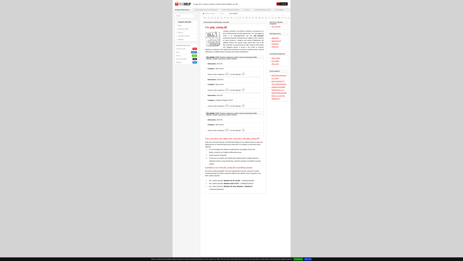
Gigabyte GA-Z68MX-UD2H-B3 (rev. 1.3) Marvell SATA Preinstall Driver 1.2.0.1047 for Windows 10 (279, 93)
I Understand (298, 259)
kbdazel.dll (275, 38)
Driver (180, 25)
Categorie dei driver (230, 10)
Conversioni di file (263, 10)
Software (279, 10)
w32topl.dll (275, 47)
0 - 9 (204, 17)
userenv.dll (275, 44)
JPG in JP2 (275, 64)
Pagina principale (182, 10)
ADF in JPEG (276, 58)
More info (308, 259)
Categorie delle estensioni (205, 10)
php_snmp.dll (276, 26)
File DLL (247, 10)
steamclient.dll (276, 41)
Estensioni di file (183, 29)
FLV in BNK (275, 61)
